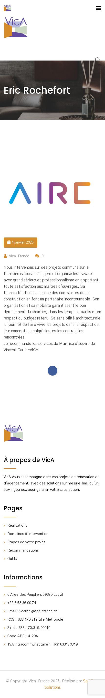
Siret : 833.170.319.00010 (28, 628)
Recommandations (23, 550)
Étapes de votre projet (26, 542)
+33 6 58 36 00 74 (21, 603)
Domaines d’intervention (27, 534)
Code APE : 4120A (22, 636)
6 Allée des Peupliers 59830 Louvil (35, 594)
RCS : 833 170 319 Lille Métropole (35, 619)
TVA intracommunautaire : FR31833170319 (42, 644)
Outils (12, 559)
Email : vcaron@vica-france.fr (32, 611)
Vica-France (19, 256)
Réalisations (17, 525)
